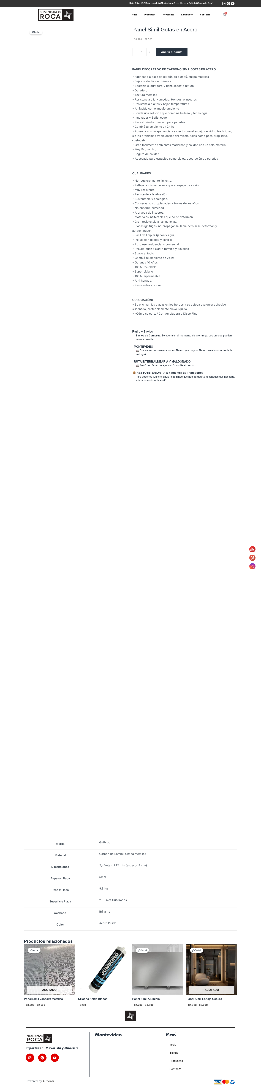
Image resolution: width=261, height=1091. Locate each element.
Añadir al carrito (172, 52)
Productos (150, 14)
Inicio (173, 1044)
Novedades (168, 14)
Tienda (133, 14)
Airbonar (48, 1081)
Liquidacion (187, 14)
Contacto (205, 14)
